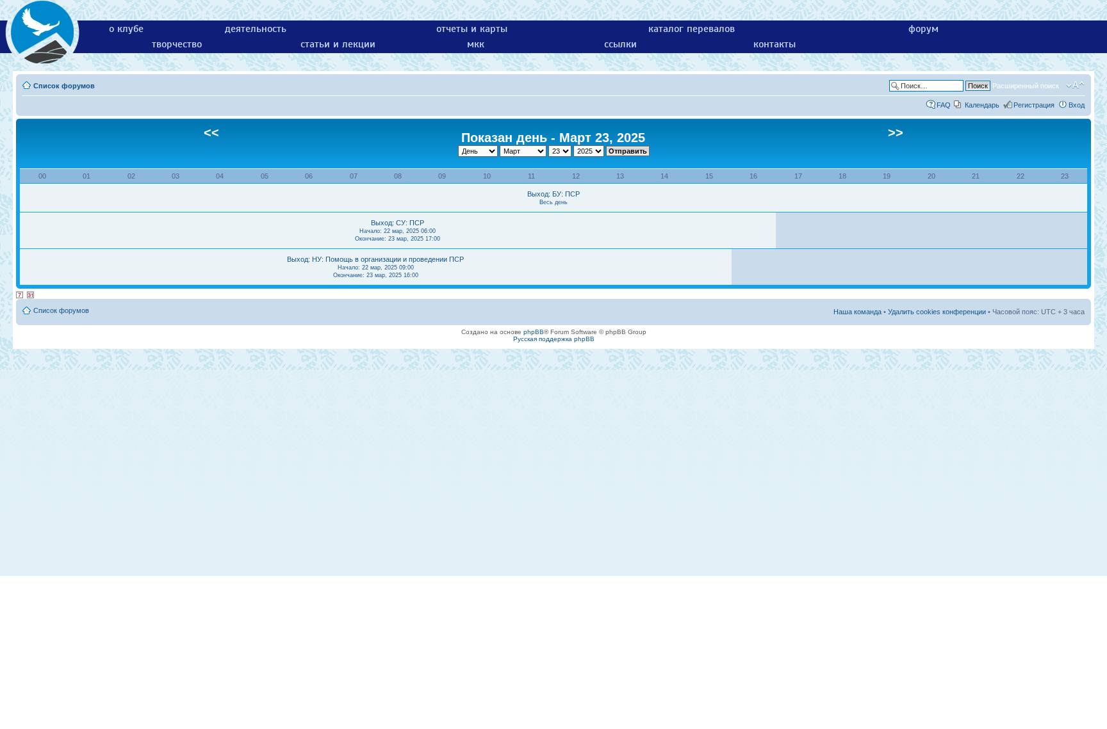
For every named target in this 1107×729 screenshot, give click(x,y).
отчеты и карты (471, 28)
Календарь (982, 105)
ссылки (620, 44)
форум (923, 28)
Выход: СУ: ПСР (397, 230)
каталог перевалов (691, 28)
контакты (774, 44)
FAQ (944, 105)
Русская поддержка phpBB (553, 338)
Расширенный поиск (1025, 86)
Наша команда (857, 312)
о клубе (126, 28)
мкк (475, 44)
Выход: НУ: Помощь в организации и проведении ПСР (375, 266)
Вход (1077, 105)
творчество (177, 44)
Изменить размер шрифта (1075, 85)
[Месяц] (31, 295)
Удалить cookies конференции (937, 312)
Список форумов (64, 86)
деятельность (255, 28)
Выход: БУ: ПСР (553, 197)
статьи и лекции (337, 44)
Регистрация (1033, 105)
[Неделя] (20, 295)
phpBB (533, 331)
